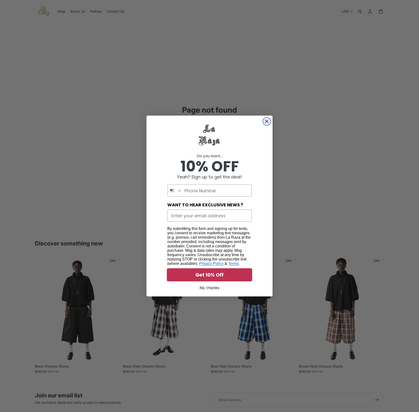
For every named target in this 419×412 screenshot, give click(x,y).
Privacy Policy (211, 263)
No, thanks (209, 288)
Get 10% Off (209, 274)
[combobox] (175, 190)
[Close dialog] (267, 121)
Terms (233, 263)
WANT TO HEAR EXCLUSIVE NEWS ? (205, 205)
